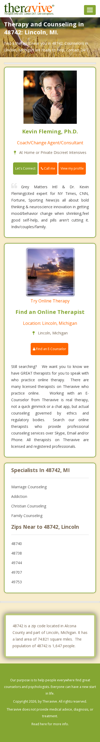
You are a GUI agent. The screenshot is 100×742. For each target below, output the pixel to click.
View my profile (72, 168)
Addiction (19, 496)
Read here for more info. (50, 724)
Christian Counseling (28, 506)
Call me (49, 168)
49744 (16, 562)
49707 (16, 572)
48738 (16, 553)
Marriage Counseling (29, 486)
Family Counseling (26, 515)
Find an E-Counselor (50, 349)
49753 (16, 581)
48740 (16, 543)
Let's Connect (25, 168)
